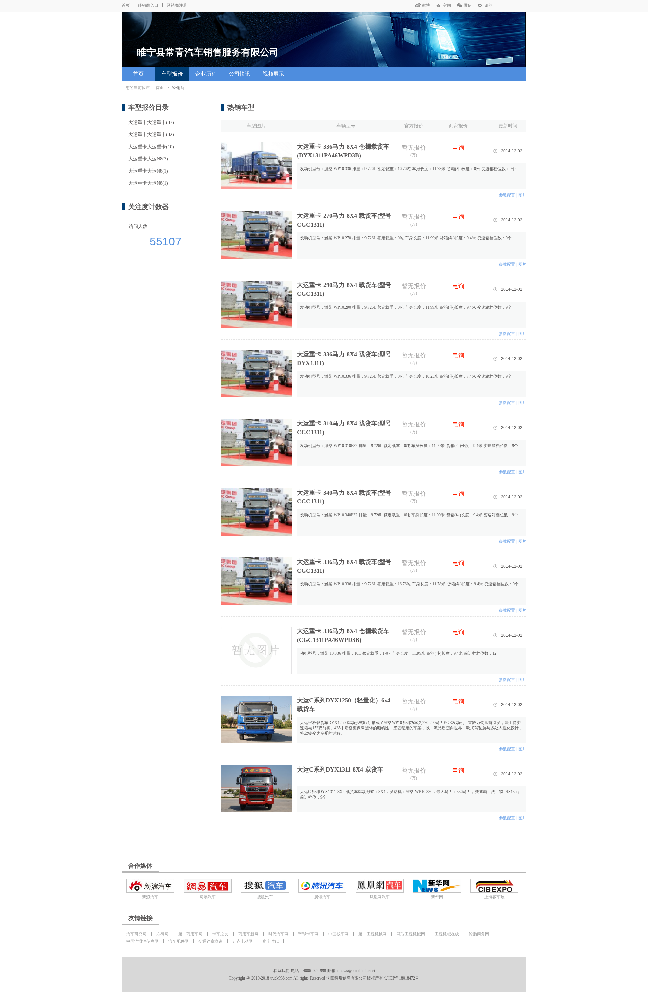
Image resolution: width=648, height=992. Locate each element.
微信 (468, 5)
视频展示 (273, 74)
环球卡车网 (308, 934)
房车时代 (271, 941)
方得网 (162, 934)
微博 (426, 5)
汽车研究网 (136, 934)
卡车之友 (220, 934)
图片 (522, 195)
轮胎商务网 (479, 934)
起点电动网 (243, 941)
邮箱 (489, 5)
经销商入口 (148, 5)
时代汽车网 (278, 934)
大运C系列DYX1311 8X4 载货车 (340, 769)
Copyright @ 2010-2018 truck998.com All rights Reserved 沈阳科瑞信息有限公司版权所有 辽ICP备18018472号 (324, 978)
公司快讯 (239, 74)
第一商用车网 (190, 934)
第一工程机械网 (372, 934)
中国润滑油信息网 (142, 941)
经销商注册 (177, 5)
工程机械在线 (447, 934)
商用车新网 (248, 934)
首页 (126, 5)
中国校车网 (338, 934)
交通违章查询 (210, 941)
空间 (447, 5)
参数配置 (507, 195)
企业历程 (206, 74)
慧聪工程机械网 (411, 934)
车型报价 (172, 74)
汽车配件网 (178, 941)
